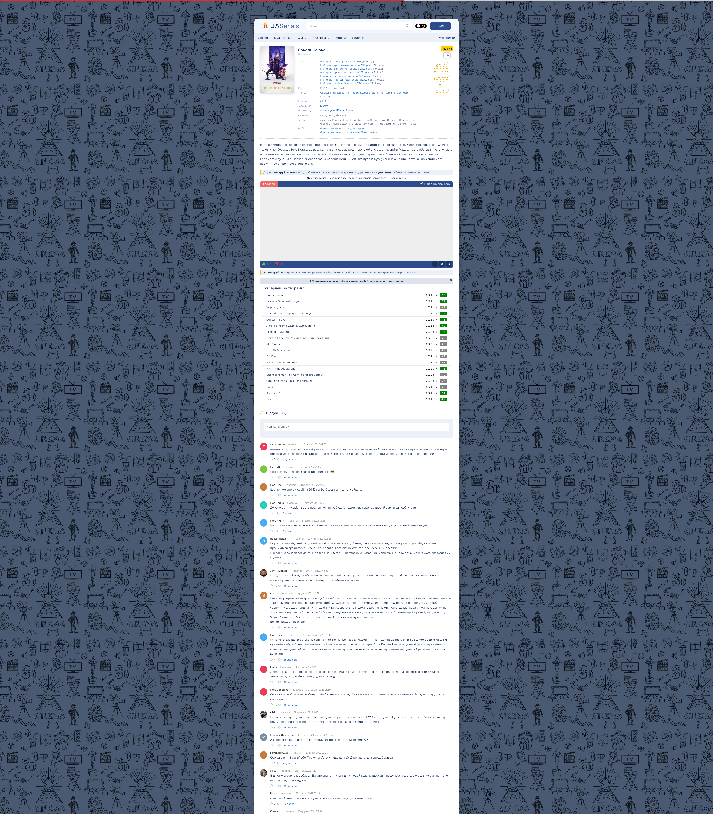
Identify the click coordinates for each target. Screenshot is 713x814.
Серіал (324, 92)
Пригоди (325, 96)
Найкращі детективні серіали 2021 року (345, 75)
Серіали (264, 38)
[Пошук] (407, 26)
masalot (274, 593)
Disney (324, 105)
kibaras (274, 793)
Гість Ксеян (277, 634)
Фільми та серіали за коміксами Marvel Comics (348, 131)
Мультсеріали (283, 38)
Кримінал (391, 92)
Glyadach (275, 811)
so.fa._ (274, 770)
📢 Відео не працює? (435, 184)
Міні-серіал (337, 92)
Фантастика (353, 92)
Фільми (303, 38)
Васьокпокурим (280, 538)
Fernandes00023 (279, 752)
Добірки (358, 38)
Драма (366, 92)
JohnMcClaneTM (279, 570)
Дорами (342, 38)
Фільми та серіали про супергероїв (342, 128)
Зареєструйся (273, 272)
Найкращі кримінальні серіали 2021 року (346, 65)
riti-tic (273, 712)
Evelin (273, 667)
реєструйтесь (282, 172)
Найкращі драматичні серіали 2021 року (345, 72)
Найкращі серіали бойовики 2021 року (344, 83)
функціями (384, 172)
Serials (284, 26)
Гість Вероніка (279, 689)
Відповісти (289, 459)
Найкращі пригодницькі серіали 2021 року (347, 79)
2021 (322, 87)
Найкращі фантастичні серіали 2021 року (346, 68)
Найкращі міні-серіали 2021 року (341, 61)
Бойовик (403, 92)
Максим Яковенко (282, 734)
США (323, 100)
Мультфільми (322, 38)
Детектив (378, 92)
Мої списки (447, 38)
